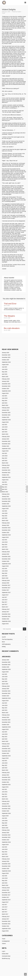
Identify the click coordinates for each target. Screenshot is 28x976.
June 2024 (4, 398)
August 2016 (5, 623)
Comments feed (6, 956)
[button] (24, 628)
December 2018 (6, 556)
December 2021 (6, 470)
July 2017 (4, 597)
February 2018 (6, 580)
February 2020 (6, 523)
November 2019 (6, 530)
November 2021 (6, 472)
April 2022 (4, 460)
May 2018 (4, 573)
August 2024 (5, 393)
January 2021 (5, 496)
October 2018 (5, 561)
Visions (4, 943)
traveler (19, 11)
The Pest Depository (7, 639)
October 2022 (5, 446)
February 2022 (6, 465)
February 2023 (6, 436)
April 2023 (4, 431)
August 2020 (5, 508)
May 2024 (4, 400)
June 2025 (4, 369)
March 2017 (5, 607)
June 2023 (4, 427)
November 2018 (6, 559)
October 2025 (5, 359)
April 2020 (4, 518)
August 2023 (5, 422)
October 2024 (5, 388)
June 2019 (4, 542)
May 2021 (4, 487)
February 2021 (6, 494)
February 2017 (6, 609)
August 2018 (5, 566)
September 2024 (6, 391)
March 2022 (5, 463)
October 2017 (5, 590)
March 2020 (5, 520)
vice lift (4, 637)
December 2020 (6, 499)
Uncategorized (6, 941)
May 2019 (4, 544)
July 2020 (4, 511)
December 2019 (6, 527)
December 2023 (6, 412)
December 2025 (6, 355)
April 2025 (4, 374)
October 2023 (5, 417)
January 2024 (5, 410)
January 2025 (5, 381)
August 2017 (5, 595)
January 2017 (5, 611)
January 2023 (5, 439)
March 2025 (5, 376)
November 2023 (6, 415)
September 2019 (6, 535)
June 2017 (4, 599)
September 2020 (6, 506)
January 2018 (5, 583)
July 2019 (4, 539)
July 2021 (4, 482)
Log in (3, 951)
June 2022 (4, 455)
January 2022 (5, 467)
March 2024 (5, 405)
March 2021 (5, 491)
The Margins (9, 316)
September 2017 (6, 592)
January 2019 (5, 554)
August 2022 (5, 451)
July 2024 (4, 395)
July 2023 (4, 424)
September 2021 (6, 477)
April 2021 (4, 489)
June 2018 (4, 571)
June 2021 (4, 484)
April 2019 (4, 547)
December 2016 (6, 614)
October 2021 (5, 475)
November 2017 (6, 587)
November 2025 (6, 357)
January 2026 (5, 352)
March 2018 (5, 578)
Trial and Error (10, 304)
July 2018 (4, 568)
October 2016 (5, 619)
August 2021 (5, 479)
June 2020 (4, 513)
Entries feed (5, 953)
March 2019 (5, 549)
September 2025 (6, 362)
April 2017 (4, 604)
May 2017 (4, 602)
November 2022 (6, 443)
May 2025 (4, 371)
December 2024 (6, 383)
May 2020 (4, 515)
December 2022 (6, 441)
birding (3, 646)
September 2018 (6, 563)
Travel (3, 13)
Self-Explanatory (6, 644)
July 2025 (4, 367)
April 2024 (4, 403)
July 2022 (4, 453)
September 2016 (6, 621)
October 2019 (5, 532)
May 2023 (4, 429)
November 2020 (6, 501)
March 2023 (5, 434)
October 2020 (5, 503)
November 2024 (6, 386)
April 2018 (4, 575)
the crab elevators (12, 328)
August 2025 (5, 364)
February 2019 (6, 551)
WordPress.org (6, 958)
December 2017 (6, 585)
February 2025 (6, 379)
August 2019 (5, 537)
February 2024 (6, 407)
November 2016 (6, 616)
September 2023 (6, 419)
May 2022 (4, 458)
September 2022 (6, 448)
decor (3, 641)
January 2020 (5, 525)
